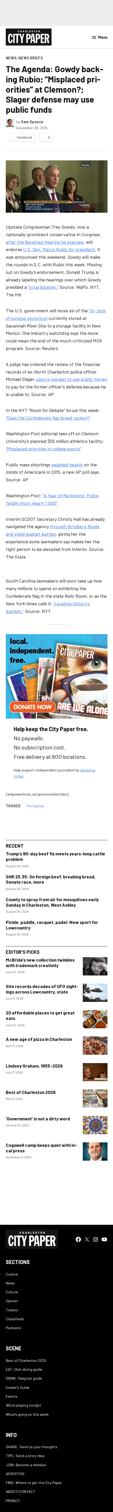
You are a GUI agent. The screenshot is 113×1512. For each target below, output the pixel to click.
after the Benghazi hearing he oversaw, (45, 242)
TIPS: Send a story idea (25, 1455)
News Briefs (30, 58)
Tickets (12, 1310)
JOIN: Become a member (26, 1465)
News (11, 58)
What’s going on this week (27, 1414)
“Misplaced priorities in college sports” (43, 449)
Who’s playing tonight (23, 1405)
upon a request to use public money (71, 379)
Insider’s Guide (17, 1387)
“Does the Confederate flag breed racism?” (48, 418)
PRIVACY (13, 1500)
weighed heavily (67, 464)
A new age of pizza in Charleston (39, 1039)
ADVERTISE (15, 1473)
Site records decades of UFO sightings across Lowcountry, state (42, 989)
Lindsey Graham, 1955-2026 (34, 1065)
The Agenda (35, 806)
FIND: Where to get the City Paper (34, 1482)
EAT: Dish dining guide (24, 1369)
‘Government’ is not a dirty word (38, 1118)
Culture (12, 1292)
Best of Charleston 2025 (26, 1360)
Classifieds (15, 1319)
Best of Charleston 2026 (31, 1092)
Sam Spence (32, 122)
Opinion (12, 1301)
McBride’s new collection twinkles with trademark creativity (40, 962)
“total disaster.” (43, 287)
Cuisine (12, 1274)
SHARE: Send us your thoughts (31, 1447)
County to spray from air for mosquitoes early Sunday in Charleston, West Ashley (52, 902)
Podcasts (13, 1327)
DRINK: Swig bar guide (24, 1378)
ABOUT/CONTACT (20, 1491)
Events (11, 1396)
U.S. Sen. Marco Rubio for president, (59, 249)
